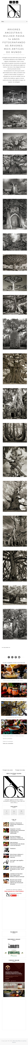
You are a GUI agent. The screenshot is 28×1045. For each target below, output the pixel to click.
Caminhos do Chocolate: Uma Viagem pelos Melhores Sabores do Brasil (17, 875)
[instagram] (14, 2)
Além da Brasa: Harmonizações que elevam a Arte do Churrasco (17, 844)
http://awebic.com (7, 647)
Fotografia (17, 54)
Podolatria (13, 848)
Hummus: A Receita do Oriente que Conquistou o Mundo (16, 824)
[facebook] (10, 2)
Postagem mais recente (8, 770)
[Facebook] (9, 657)
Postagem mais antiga (20, 770)
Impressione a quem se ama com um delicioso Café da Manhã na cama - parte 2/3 (17, 868)
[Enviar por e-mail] (19, 657)
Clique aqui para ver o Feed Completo (14, 891)
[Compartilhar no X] (12, 657)
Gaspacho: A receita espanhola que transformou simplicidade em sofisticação (17, 831)
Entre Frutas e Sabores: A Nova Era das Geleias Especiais (16, 856)
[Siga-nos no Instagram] (16, 657)
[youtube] (17, 2)
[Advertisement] (14, 915)
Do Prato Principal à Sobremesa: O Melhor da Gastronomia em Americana (17, 838)
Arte (14, 54)
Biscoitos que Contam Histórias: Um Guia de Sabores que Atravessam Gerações (16, 882)
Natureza (22, 54)
